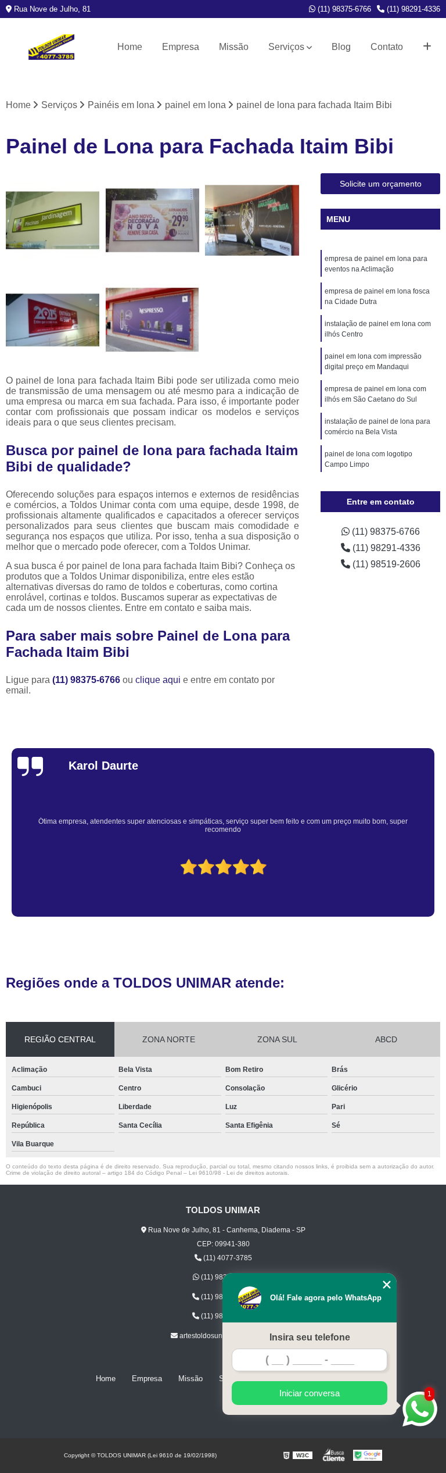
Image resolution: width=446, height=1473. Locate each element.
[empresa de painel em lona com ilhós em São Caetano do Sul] (153, 320)
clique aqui (158, 680)
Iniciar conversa (309, 1393)
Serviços (286, 47)
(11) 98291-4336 (412, 9)
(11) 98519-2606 (385, 564)
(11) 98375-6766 (343, 9)
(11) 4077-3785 (227, 1258)
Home (129, 47)
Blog (341, 47)
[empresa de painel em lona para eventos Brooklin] (252, 220)
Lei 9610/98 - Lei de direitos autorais (238, 1173)
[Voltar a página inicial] (51, 47)
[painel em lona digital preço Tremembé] (53, 220)
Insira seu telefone (309, 1337)
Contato (387, 47)
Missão (234, 47)
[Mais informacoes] (427, 47)
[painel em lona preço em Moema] (153, 220)
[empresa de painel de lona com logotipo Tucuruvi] (53, 320)
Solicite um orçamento (381, 183)
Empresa (180, 47)
